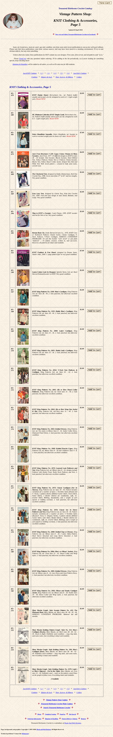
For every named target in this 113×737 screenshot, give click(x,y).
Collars (79, 77)
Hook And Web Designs (72, 723)
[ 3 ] (48, 73)
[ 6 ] (68, 73)
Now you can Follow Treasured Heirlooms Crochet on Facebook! (75, 34)
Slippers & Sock (46, 77)
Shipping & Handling (20, 64)
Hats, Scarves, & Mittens (64, 77)
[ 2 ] (41, 73)
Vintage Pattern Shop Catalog (57, 700)
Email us (62, 714)
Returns (83, 719)
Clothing (34, 77)
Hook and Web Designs (44, 729)
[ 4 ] (54, 73)
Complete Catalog (50, 714)
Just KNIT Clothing (30, 73)
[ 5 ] (61, 73)
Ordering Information (34, 719)
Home (39, 714)
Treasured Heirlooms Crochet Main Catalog (57, 704)
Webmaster (25, 733)
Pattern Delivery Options (69, 719)
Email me (22, 59)
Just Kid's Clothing (80, 73)
